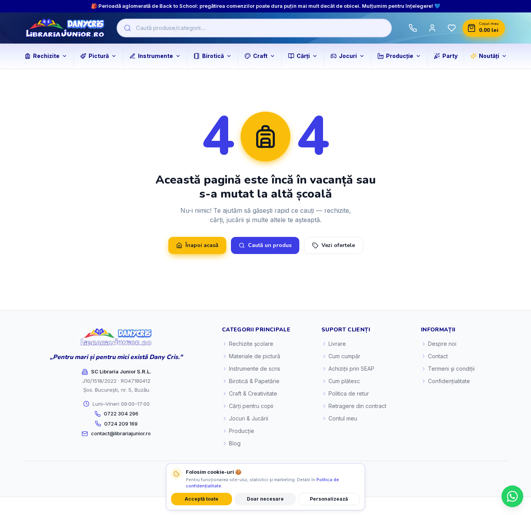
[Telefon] (412, 28)
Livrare (337, 343)
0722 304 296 (121, 413)
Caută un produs (270, 245)
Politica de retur (348, 393)
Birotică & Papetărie (254, 381)
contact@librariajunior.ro (121, 433)
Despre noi (442, 343)
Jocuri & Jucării (248, 418)
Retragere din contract (357, 406)
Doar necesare (265, 499)
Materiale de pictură (254, 356)
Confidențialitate (449, 381)
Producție (241, 430)
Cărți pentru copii (251, 406)
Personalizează (329, 499)
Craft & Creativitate (253, 393)
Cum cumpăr (344, 356)
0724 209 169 (121, 423)
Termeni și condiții (451, 368)
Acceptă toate (201, 499)
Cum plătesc (344, 381)
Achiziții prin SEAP (351, 368)
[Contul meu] (432, 28)
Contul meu (342, 418)
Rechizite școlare (251, 343)
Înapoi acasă (201, 245)
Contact (438, 356)
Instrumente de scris (254, 368)
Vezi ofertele (338, 245)
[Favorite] (451, 28)
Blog (235, 443)
